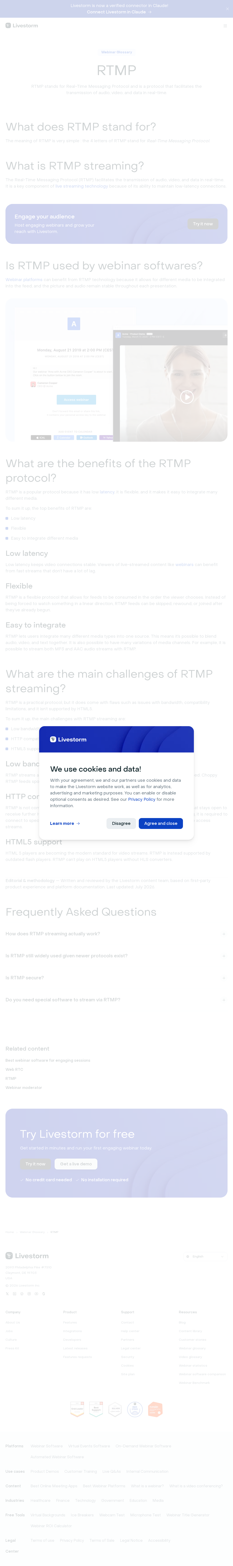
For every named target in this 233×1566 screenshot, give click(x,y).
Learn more (62, 823)
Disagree (121, 823)
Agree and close (160, 823)
